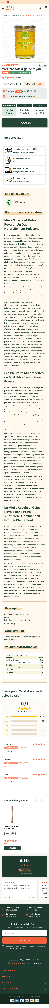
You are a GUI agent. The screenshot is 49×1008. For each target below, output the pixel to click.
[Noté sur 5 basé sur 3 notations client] (8, 77)
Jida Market (6, 15)
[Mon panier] (45, 7)
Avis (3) (19, 77)
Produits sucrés (17, 15)
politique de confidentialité (15, 948)
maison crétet (10, 65)
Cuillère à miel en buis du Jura (11, 828)
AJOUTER (25, 122)
